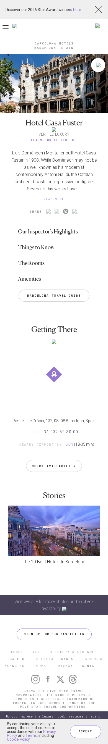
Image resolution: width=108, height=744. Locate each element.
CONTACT (90, 666)
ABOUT (17, 652)
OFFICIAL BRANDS (55, 659)
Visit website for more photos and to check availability (54, 605)
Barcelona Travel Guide (54, 295)
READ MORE (54, 199)
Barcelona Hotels (54, 43)
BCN (69, 444)
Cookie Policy (18, 739)
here (77, 9)
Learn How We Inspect (54, 140)
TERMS (40, 666)
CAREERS (18, 659)
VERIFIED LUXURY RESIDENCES (64, 652)
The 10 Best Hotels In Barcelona (54, 561)
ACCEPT (85, 731)
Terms (31, 735)
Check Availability (54, 466)
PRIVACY (64, 666)
